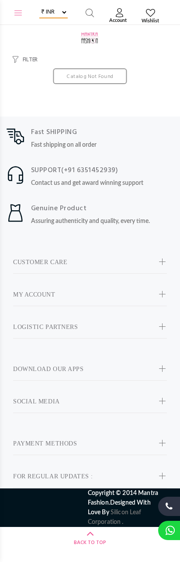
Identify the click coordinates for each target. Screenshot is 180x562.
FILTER (30, 59)
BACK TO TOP (90, 542)
